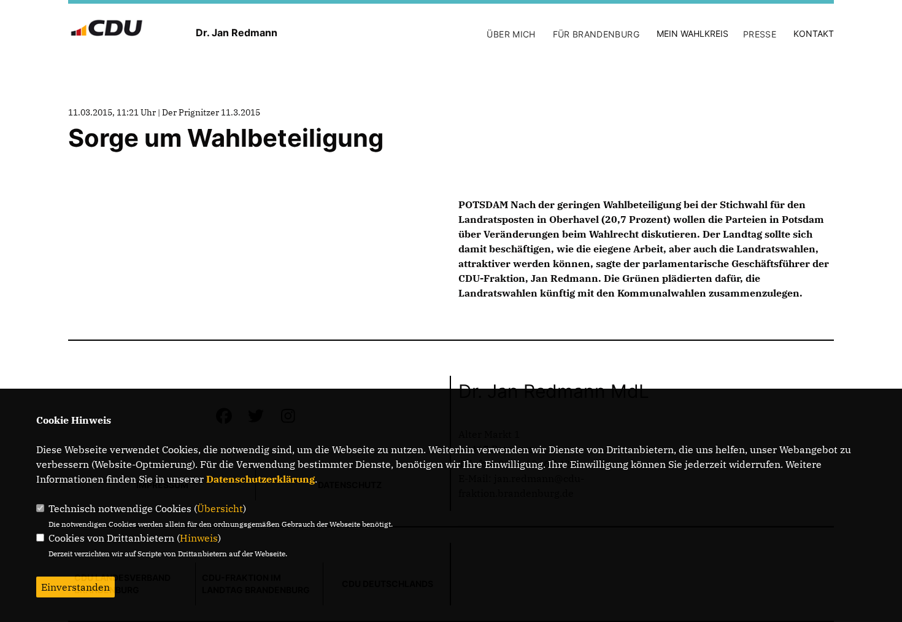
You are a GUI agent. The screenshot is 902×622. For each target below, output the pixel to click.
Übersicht (220, 508)
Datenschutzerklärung (260, 479)
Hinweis (199, 538)
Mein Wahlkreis (692, 33)
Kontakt (813, 33)
